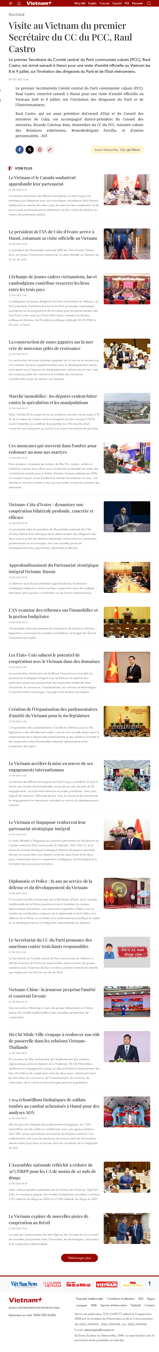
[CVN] (52, 1284)
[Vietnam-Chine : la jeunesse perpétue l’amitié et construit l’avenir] (127, 1001)
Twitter (30, 150)
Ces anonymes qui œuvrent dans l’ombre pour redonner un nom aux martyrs (53, 449)
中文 (127, 3)
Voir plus (23, 168)
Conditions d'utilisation (121, 1298)
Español (117, 3)
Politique (17, 15)
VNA (94, 1305)
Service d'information (114, 1305)
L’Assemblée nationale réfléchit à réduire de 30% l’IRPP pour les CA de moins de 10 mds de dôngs (52, 1171)
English (92, 3)
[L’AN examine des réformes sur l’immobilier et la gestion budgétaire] (127, 622)
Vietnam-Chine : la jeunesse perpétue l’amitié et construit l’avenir (52, 992)
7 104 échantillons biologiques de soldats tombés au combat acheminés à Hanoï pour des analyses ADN (54, 1106)
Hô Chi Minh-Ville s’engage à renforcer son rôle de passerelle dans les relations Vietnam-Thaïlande (54, 1040)
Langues (81, 1305)
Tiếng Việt (79, 3)
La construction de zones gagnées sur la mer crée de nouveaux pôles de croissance (51, 345)
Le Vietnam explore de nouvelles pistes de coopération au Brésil (48, 1219)
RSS (140, 1298)
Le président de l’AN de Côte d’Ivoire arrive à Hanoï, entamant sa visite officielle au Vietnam (53, 235)
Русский (137, 3)
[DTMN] (78, 1284)
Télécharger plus (79, 1258)
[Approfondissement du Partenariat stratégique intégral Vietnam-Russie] (127, 577)
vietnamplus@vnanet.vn (99, 1330)
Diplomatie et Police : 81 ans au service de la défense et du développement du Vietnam (50, 884)
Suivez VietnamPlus (106, 150)
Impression (40, 150)
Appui (151, 1298)
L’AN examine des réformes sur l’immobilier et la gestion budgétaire (53, 613)
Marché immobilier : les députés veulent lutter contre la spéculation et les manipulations (53, 399)
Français (104, 3)
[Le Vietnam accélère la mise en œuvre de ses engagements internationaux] (127, 775)
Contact (150, 1305)
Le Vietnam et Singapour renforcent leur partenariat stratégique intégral (47, 825)
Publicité (136, 1305)
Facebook (20, 150)
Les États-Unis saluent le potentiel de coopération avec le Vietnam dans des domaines (54, 658)
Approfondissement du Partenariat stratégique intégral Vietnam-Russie (54, 568)
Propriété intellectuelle (89, 1298)
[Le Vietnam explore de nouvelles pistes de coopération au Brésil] (127, 1228)
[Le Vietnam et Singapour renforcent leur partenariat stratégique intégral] (127, 834)
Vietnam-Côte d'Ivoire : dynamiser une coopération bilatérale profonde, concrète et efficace (51, 510)
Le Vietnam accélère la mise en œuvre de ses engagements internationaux (51, 766)
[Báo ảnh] (106, 1284)
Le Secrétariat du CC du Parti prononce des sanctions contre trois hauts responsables (50, 943)
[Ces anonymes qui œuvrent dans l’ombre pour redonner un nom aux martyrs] (127, 457)
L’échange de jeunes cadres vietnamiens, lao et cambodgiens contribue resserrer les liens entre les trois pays (53, 283)
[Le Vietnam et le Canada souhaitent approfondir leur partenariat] (127, 189)
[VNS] (24, 1284)
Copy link (50, 150)
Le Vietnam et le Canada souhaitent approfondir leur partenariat (42, 180)
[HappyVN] (133, 1284)
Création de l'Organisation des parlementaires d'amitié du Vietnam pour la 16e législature (53, 712)
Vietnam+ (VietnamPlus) (39, 3)
